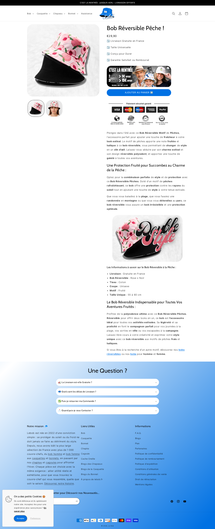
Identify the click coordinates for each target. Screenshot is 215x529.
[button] (30, 14)
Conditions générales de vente (151, 474)
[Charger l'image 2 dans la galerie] (54, 108)
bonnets (54, 458)
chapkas (37, 462)
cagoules (51, 462)
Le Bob (111, 526)
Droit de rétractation (145, 479)
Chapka (85, 448)
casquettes (38, 458)
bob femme (73, 454)
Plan (137, 443)
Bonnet (84, 443)
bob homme (55, 454)
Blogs (138, 438)
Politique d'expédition (146, 464)
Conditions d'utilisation (147, 469)
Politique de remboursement (149, 458)
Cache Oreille (88, 458)
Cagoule (85, 453)
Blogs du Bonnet (89, 474)
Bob (83, 433)
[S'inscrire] (76, 501)
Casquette (86, 438)
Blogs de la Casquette (92, 469)
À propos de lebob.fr (92, 479)
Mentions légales (144, 484)
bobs (133, 354)
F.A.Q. (138, 433)
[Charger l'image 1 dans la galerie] (36, 108)
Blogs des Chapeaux (91, 464)
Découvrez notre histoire (59, 483)
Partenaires (141, 448)
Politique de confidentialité (149, 453)
